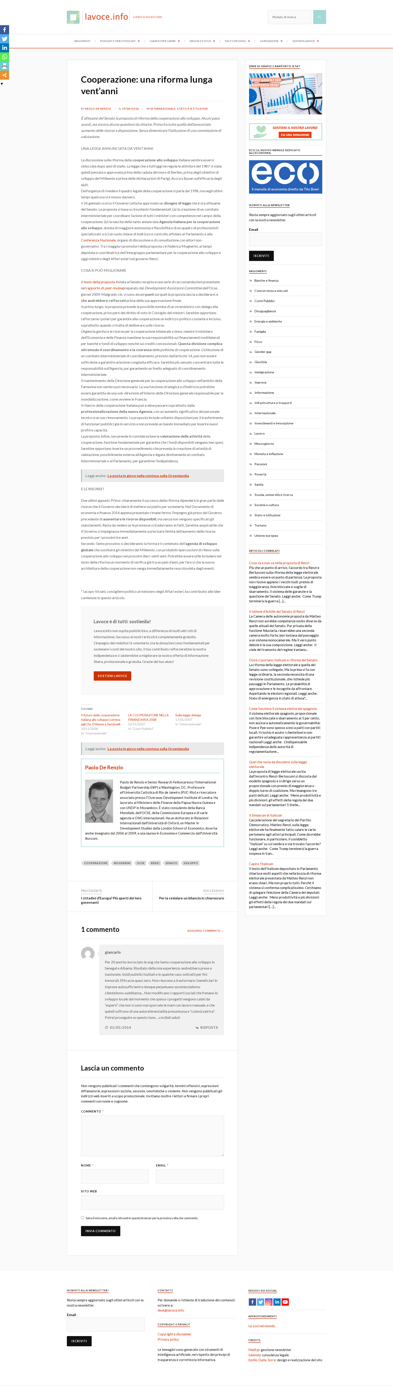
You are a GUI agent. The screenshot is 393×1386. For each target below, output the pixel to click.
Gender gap (263, 352)
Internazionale (163, 108)
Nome (87, 1165)
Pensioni (260, 464)
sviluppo (191, 863)
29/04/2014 (130, 108)
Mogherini (122, 863)
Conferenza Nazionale (98, 240)
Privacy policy (168, 1339)
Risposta (209, 1027)
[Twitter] (4, 38)
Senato (171, 863)
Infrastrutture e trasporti (273, 403)
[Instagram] (268, 1302)
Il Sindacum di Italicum (265, 815)
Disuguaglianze (265, 311)
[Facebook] (4, 29)
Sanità (258, 484)
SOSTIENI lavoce (112, 676)
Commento (92, 1111)
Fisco (258, 342)
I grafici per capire (163, 41)
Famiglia (260, 331)
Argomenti (82, 41)
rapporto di (104, 288)
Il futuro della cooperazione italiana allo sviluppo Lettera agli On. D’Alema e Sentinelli (100, 719)
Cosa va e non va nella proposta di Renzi (279, 563)
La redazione (269, 41)
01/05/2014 (120, 1027)
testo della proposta (99, 282)
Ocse (141, 863)
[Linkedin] (4, 47)
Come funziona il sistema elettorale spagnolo (283, 709)
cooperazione (96, 863)
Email (162, 1165)
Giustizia (260, 362)
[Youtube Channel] (285, 1302)
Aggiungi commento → (205, 930)
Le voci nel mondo (261, 1326)
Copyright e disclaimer (174, 1334)
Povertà (260, 474)
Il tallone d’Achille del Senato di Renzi (277, 611)
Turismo (260, 525)
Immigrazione (264, 372)
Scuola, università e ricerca (273, 495)
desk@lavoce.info (171, 1310)
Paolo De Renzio (98, 108)
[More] (4, 75)
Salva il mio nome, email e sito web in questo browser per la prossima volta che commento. (142, 1218)
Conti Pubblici (264, 301)
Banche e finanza (266, 280)
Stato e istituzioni (192, 108)
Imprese (260, 382)
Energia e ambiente (268, 321)
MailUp (253, 1350)
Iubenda (254, 1355)
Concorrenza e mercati (271, 291)
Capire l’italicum (261, 864)
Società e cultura (266, 505)
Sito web (89, 1191)
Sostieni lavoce (303, 41)
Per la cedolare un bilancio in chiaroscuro (191, 898)
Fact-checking (235, 41)
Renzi (155, 863)
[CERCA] (319, 17)
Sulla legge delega (188, 715)
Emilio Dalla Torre (262, 1360)
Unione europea (266, 535)
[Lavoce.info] (100, 17)
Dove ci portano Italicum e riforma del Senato (283, 660)
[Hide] (2, 84)
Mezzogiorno (264, 444)
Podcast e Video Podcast (118, 41)
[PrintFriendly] (4, 66)
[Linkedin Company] (277, 1302)
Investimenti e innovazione (273, 423)
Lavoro (259, 433)
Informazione (264, 392)
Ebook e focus (200, 41)
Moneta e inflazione (268, 454)
